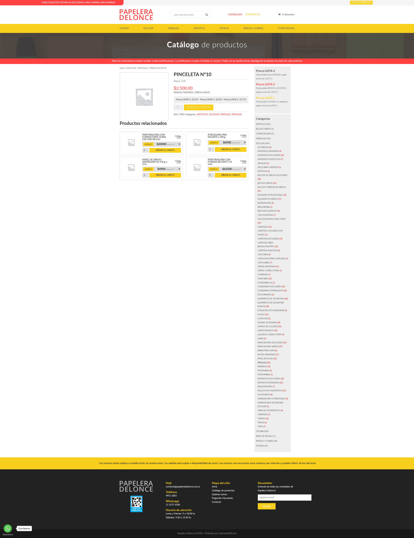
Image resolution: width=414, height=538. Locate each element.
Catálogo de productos (223, 491)
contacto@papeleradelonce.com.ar (183, 487)
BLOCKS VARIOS (263, 129)
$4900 (168, 169)
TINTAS (261, 423)
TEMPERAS (263, 415)
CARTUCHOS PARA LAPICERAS (271, 259)
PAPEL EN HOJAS (265, 359)
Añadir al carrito (199, 107)
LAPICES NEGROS (266, 331)
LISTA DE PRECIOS (361, 2)
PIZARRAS (262, 367)
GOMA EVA (263, 319)
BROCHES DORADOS (267, 211)
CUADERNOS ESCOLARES (269, 287)
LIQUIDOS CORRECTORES (270, 335)
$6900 (234, 142)
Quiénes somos (219, 494)
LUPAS (260, 339)
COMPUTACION (286, 28)
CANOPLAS (263, 227)
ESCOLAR (148, 28)
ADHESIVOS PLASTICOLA (269, 159)
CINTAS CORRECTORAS (268, 271)
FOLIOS (261, 315)
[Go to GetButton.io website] (8, 535)
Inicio (122, 68)
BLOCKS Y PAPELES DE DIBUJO (272, 187)
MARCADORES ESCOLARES (270, 343)
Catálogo (235, 14)
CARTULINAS (263, 263)
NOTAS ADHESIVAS (266, 355)
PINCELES (143, 68)
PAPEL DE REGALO (264, 436)
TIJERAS (261, 419)
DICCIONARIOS (265, 295)
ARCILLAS (262, 163)
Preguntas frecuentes (222, 498)
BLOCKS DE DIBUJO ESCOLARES (272, 175)
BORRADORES (264, 203)
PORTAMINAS (264, 375)
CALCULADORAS (265, 215)
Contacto (252, 14)
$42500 (234, 169)
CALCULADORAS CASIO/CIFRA (272, 219)
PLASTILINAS (263, 371)
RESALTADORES (265, 387)
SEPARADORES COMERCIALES (271, 399)
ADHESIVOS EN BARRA (268, 151)
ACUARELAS (263, 147)
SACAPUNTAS (264, 395)
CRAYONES (263, 279)
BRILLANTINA (264, 207)
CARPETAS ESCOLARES (268, 239)
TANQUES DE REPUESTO (269, 410)
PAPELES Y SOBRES (253, 28)
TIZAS (260, 426)
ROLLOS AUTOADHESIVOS (270, 391)
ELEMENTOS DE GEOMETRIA (271, 299)
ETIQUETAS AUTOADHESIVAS (271, 310)
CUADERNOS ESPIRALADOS (270, 291)
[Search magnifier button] (206, 14)
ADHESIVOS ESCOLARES (269, 155)
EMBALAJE (173, 28)
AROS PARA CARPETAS (268, 167)
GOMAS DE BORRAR (267, 323)
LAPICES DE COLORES (268, 326)
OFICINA (124, 28)
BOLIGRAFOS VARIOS (267, 199)
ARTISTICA (199, 28)
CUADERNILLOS (265, 283)
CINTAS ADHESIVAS (266, 267)
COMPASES (263, 275)
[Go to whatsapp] (8, 528)
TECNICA (224, 28)
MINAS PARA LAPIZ (266, 351)
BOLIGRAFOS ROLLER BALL (270, 195)
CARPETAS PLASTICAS (268, 251)
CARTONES (263, 255)
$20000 (168, 144)
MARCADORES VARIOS (268, 347)
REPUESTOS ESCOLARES (269, 379)
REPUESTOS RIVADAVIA (268, 383)
